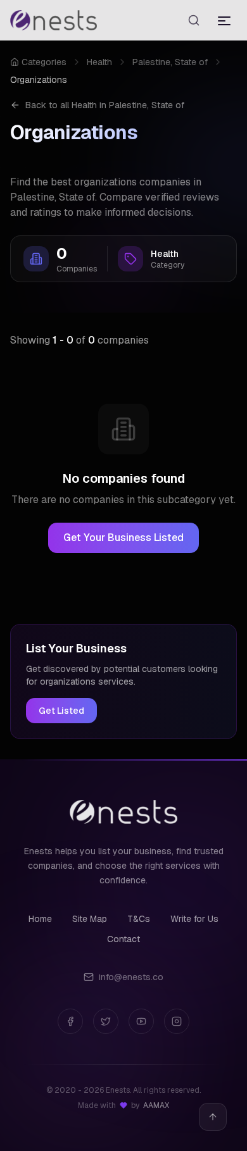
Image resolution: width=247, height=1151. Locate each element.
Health (99, 62)
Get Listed (61, 710)
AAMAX (156, 1105)
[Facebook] (70, 1021)
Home (40, 918)
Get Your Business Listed (123, 537)
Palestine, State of (170, 62)
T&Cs (138, 918)
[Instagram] (176, 1021)
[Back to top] (213, 1117)
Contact (123, 939)
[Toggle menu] (224, 20)
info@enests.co (131, 977)
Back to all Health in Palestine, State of (104, 105)
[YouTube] (141, 1021)
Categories (44, 62)
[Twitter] (105, 1021)
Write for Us (194, 918)
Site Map (89, 918)
